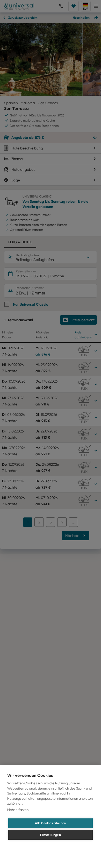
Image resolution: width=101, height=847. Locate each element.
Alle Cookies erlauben (50, 823)
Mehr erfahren (17, 810)
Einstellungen (50, 835)
